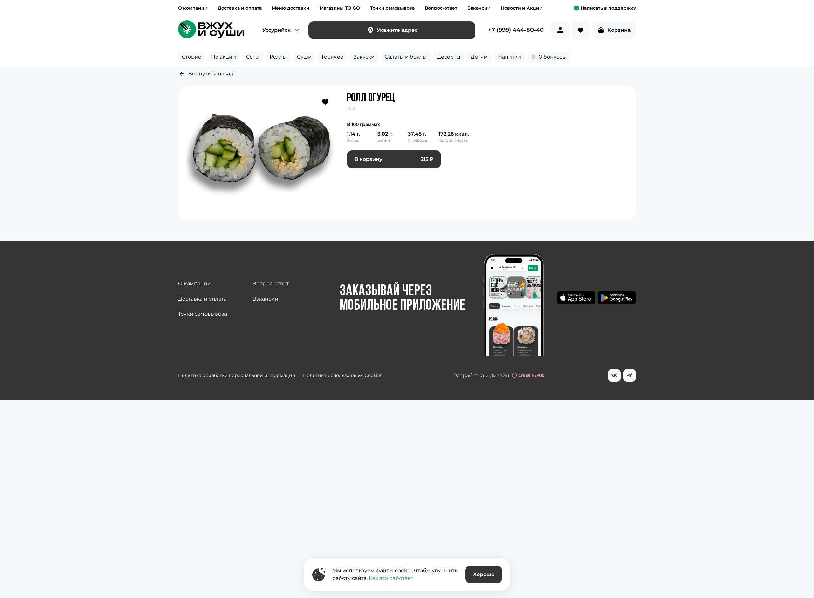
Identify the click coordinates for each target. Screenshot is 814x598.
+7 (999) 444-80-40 (516, 30)
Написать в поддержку (608, 8)
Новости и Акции (521, 8)
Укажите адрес (397, 30)
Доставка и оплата (240, 8)
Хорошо (483, 574)
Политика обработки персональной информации (236, 375)
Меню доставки (290, 8)
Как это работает (391, 578)
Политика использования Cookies (342, 375)
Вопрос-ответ (441, 8)
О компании (193, 8)
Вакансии (479, 8)
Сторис (191, 57)
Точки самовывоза (392, 8)
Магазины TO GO (340, 8)
